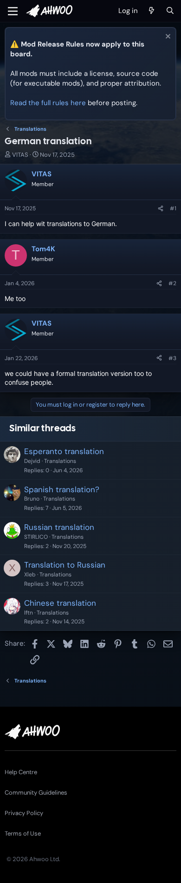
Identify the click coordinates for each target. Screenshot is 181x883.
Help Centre (21, 772)
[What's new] (151, 11)
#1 (173, 208)
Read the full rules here (48, 102)
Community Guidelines (36, 792)
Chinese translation (60, 603)
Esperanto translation (64, 451)
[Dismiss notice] (167, 37)
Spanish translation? (61, 489)
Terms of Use (23, 833)
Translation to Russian (64, 565)
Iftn (28, 612)
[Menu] (13, 11)
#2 (172, 283)
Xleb (30, 574)
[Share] (161, 208)
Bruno (31, 498)
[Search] (170, 11)
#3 (172, 358)
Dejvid (32, 461)
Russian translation (59, 527)
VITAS (20, 155)
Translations (60, 461)
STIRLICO (36, 537)
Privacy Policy (24, 813)
